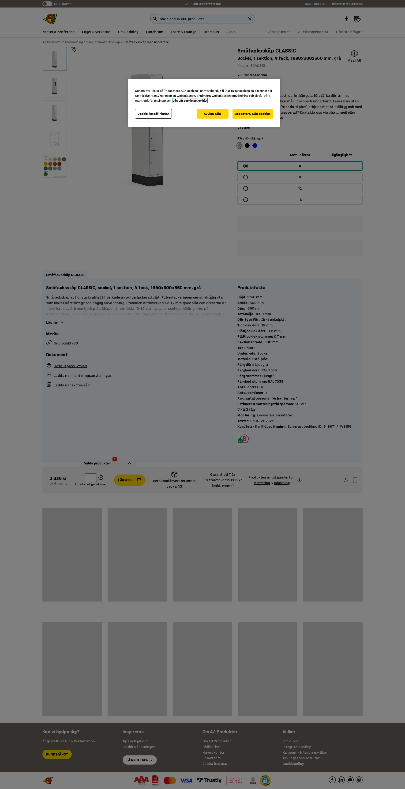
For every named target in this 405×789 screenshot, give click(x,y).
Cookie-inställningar (153, 114)
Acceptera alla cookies (253, 114)
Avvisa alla (212, 114)
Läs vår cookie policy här (190, 101)
